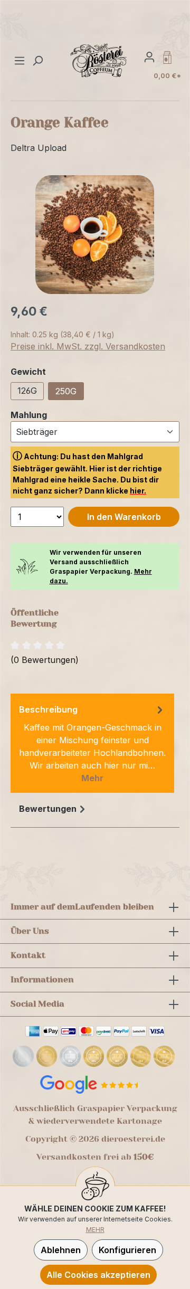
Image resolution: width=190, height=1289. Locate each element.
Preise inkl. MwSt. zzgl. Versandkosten (88, 346)
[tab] (92, 743)
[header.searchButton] (37, 60)
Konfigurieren (127, 1250)
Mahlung (29, 414)
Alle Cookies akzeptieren (98, 1274)
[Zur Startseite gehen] (98, 60)
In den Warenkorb (124, 516)
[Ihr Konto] (149, 56)
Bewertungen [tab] (48, 808)
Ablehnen (61, 1250)
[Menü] (20, 60)
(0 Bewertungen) (45, 660)
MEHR (95, 1230)
